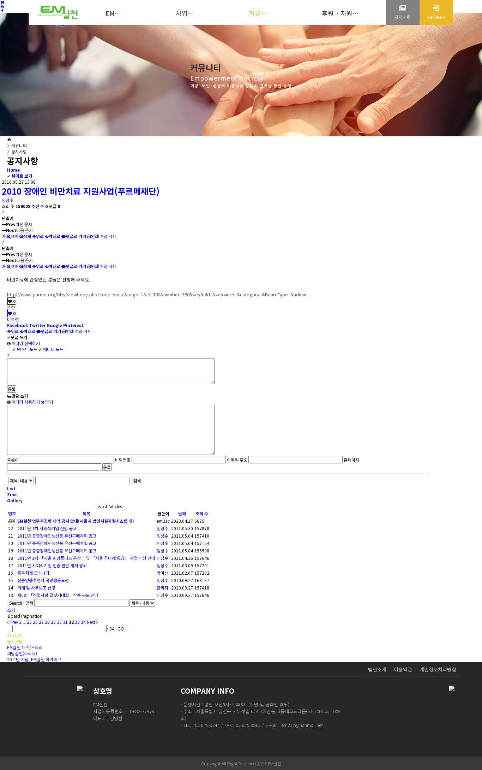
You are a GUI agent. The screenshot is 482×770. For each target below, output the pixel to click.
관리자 (162, 588)
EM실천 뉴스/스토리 (25, 647)
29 (53, 622)
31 (65, 622)
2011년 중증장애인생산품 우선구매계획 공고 (56, 536)
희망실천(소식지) (22, 653)
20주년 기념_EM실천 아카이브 (34, 659)
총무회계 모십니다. (33, 573)
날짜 (182, 513)
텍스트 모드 (24, 349)
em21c (163, 521)
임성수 (7, 200)
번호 (12, 513)
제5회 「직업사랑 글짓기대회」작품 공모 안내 (57, 595)
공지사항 (17, 151)
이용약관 (403, 669)
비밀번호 (123, 460)
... (24, 622)
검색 (137, 481)
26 (35, 622)
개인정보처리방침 (438, 669)
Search (15, 603)
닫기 (48, 402)
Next (91, 622)
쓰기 (11, 610)
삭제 (112, 236)
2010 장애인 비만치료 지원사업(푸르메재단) (80, 191)
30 (59, 622)
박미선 (162, 573)
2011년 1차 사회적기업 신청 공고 (47, 528)
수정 (104, 236)
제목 (86, 513)
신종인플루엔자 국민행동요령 (43, 580)
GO (121, 629)
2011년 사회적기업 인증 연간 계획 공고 (52, 565)
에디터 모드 (51, 349)
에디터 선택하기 (25, 343)
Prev (13, 622)
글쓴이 (13, 460)
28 (47, 622)
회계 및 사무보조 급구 (36, 588)
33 (77, 622)
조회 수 (201, 513)
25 (29, 622)
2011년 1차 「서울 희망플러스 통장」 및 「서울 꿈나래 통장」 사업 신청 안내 (86, 558)
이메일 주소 (237, 460)
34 (83, 622)
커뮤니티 (17, 145)
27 (41, 622)
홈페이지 (351, 460)
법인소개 (377, 669)
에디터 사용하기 (25, 402)
